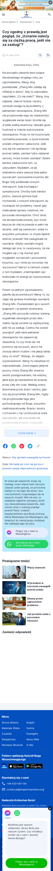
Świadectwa (26, 22)
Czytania (7, 733)
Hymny (30, 728)
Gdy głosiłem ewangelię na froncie (31, 457)
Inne (38, 22)
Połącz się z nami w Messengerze (26, 863)
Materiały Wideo (11, 728)
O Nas (29, 744)
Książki (30, 722)
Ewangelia (32, 733)
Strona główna (9, 22)
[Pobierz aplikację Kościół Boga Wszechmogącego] (4, 765)
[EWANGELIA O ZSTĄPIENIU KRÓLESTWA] (26, 14)
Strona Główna (10, 722)
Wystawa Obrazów (12, 744)
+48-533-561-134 (16, 783)
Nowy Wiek (32, 739)
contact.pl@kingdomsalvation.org (25, 789)
